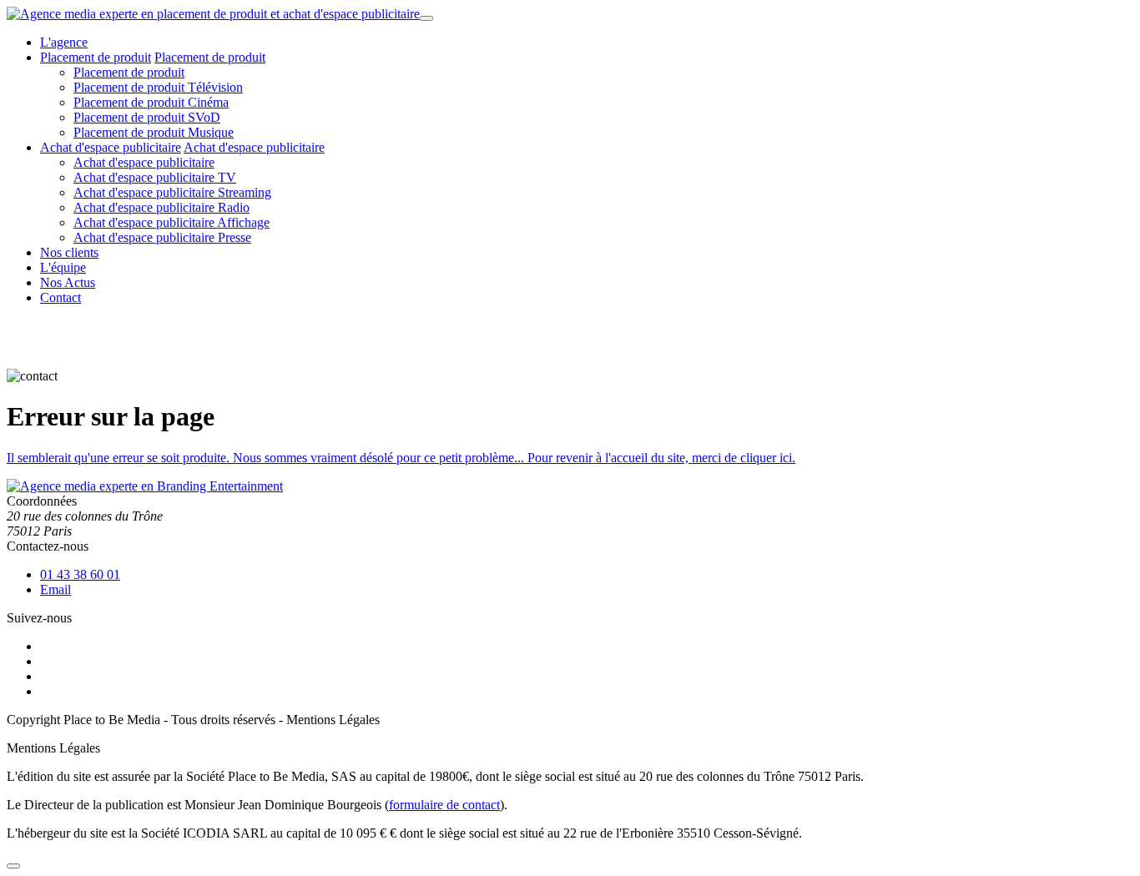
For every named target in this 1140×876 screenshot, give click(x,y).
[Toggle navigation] (426, 18)
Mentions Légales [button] (333, 719)
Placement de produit (128, 72)
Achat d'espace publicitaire (254, 147)
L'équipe (63, 267)
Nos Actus (67, 282)
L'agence (64, 42)
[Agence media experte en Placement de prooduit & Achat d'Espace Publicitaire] (213, 14)
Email (55, 589)
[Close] (13, 865)
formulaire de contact (444, 805)
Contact (60, 297)
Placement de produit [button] (95, 57)
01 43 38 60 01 (80, 574)
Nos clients (69, 252)
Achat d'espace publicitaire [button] (110, 147)
